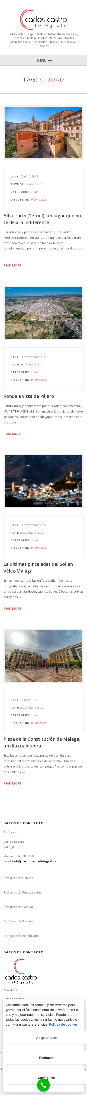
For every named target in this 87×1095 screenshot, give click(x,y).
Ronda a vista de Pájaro (28, 396)
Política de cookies (63, 1024)
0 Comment (38, 199)
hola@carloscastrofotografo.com (36, 861)
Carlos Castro (34, 184)
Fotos (34, 192)
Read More (12, 265)
